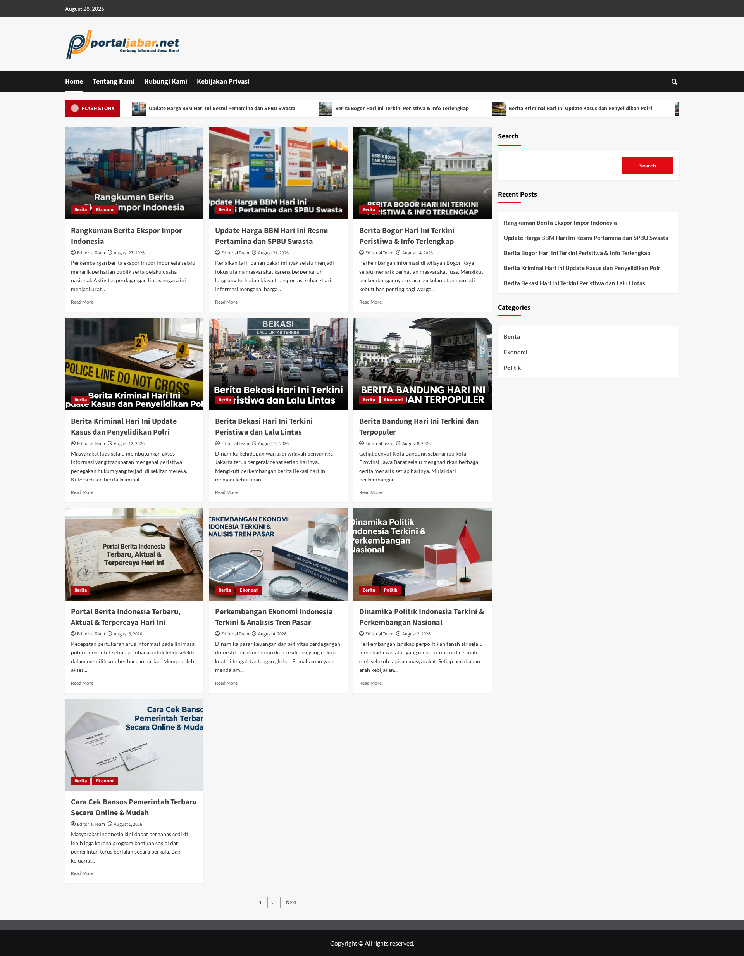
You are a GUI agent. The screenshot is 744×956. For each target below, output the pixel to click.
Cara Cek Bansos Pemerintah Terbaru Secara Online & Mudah (134, 807)
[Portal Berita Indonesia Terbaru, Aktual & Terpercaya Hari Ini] (134, 554)
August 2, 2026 (416, 634)
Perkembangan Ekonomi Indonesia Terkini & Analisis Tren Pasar (274, 617)
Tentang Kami (113, 81)
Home (74, 81)
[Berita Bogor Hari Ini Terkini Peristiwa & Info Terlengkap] (422, 173)
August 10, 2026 (273, 443)
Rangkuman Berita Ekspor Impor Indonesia (560, 222)
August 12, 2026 (129, 443)
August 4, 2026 (272, 634)
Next (291, 902)
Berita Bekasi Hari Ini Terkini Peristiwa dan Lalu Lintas (264, 427)
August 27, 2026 (129, 253)
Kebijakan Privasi (223, 81)
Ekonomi (105, 209)
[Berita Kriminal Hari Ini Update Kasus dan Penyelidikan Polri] (134, 364)
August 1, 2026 (128, 824)
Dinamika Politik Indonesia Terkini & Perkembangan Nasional (421, 617)
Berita (80, 209)
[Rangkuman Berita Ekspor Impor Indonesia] (134, 173)
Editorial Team (91, 253)
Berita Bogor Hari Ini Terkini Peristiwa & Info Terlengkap (369, 108)
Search (508, 136)
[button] (674, 81)
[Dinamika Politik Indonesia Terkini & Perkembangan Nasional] (422, 554)
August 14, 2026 (417, 253)
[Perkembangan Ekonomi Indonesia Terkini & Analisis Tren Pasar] (278, 554)
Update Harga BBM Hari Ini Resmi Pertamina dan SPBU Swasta (189, 108)
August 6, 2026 (128, 634)
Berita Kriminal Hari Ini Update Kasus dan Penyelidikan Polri (547, 108)
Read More (82, 302)
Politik (391, 590)
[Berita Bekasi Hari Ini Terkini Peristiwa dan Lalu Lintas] (278, 364)
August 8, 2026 (416, 443)
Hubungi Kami (165, 81)
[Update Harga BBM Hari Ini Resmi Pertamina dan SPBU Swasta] (278, 173)
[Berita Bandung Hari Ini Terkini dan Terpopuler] (422, 364)
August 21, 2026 (273, 253)
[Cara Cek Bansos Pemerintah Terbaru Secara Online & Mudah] (134, 745)
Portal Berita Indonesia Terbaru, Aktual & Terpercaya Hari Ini (126, 617)
